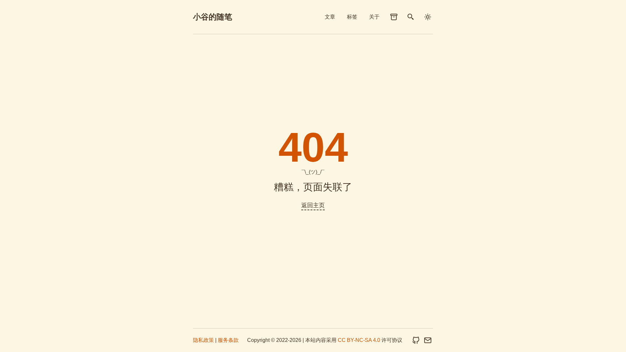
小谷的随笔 (212, 16)
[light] (428, 17)
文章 (330, 17)
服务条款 (228, 340)
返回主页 (313, 205)
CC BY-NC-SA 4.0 (359, 340)
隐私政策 (203, 340)
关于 (374, 17)
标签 (352, 17)
